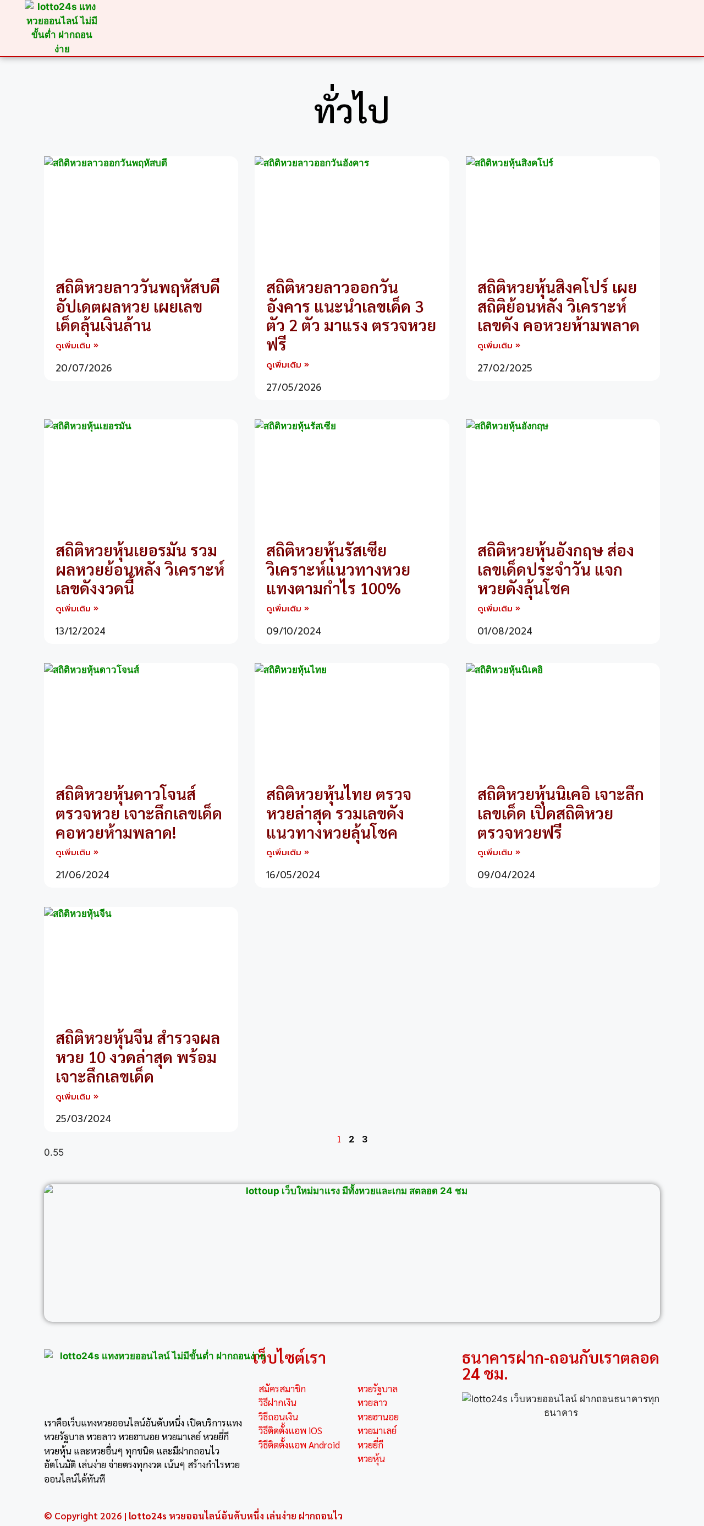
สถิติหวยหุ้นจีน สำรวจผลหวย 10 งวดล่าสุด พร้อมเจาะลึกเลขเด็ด (138, 1056)
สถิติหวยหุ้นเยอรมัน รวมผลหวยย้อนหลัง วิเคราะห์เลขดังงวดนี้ (140, 569)
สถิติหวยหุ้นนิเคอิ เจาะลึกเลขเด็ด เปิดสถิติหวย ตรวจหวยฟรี (560, 813)
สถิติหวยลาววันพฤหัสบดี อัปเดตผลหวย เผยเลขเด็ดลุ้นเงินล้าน (138, 306)
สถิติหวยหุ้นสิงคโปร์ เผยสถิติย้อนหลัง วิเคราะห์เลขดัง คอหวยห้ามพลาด (558, 306)
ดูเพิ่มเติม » (77, 346)
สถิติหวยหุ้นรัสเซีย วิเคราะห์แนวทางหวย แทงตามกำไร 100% (338, 569)
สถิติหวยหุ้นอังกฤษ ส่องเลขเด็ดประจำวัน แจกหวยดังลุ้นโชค (555, 569)
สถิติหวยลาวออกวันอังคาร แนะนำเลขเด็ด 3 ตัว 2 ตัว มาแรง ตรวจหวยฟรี (351, 315)
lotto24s (148, 1515)
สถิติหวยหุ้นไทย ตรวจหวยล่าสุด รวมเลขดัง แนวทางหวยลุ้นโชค (338, 813)
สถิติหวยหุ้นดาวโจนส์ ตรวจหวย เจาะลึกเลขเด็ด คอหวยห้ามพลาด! (139, 813)
